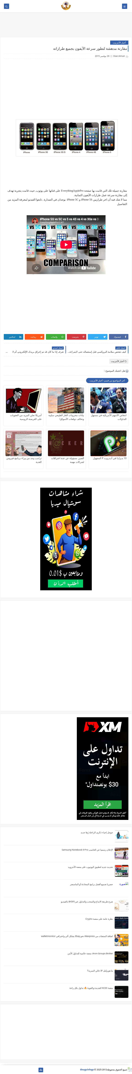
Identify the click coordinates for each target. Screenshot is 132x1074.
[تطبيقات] (2, 1070)
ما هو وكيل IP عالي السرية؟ (100, 970)
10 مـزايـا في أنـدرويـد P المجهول (109, 458)
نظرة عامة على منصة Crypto (99, 918)
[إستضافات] (18, 1070)
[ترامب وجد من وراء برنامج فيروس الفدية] (24, 443)
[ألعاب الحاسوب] (30, 1070)
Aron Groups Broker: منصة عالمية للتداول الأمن (90, 953)
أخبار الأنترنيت (119, 42)
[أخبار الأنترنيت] (8, 1070)
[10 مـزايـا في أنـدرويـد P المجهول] (108, 443)
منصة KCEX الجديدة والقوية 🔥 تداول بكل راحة (91, 987)
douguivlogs (87, 1069)
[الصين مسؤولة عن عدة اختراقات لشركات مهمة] (66, 443)
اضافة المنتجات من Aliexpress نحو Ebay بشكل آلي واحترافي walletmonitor (77, 936)
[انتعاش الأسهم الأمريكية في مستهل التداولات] (108, 400)
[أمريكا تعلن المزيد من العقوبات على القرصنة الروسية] (24, 400)
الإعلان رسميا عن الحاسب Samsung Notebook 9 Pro (87, 849)
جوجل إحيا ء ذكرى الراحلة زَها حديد (97, 832)
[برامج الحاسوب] (35, 1070)
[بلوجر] (13, 1070)
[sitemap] (40, 1070)
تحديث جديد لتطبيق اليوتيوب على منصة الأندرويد (90, 867)
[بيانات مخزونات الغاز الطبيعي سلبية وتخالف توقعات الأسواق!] (66, 400)
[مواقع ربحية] (24, 1070)
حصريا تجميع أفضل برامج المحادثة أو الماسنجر (91, 884)
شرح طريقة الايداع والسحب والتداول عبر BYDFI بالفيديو (87, 901)
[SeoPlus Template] (129, 1069)
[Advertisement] (66, 26)
